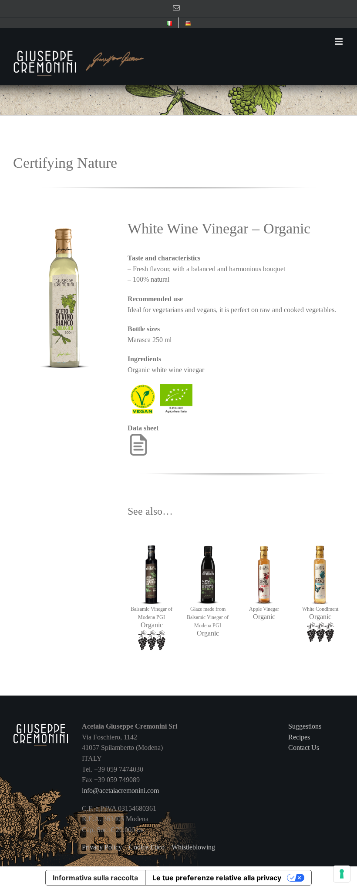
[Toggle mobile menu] (339, 41)
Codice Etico (147, 847)
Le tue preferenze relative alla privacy (216, 877)
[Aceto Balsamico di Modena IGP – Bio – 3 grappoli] (151, 534)
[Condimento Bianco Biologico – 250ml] (320, 534)
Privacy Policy (102, 847)
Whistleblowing (193, 847)
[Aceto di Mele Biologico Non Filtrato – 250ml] (264, 534)
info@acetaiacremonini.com (120, 790)
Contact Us (303, 747)
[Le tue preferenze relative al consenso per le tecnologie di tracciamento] (341, 874)
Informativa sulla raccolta (95, 877)
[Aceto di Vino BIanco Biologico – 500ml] (64, 217)
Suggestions (304, 726)
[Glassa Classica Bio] (208, 534)
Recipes (299, 737)
